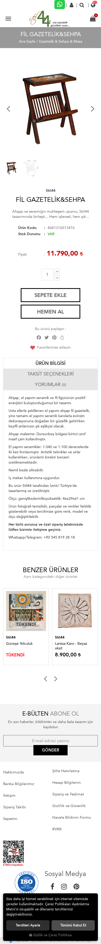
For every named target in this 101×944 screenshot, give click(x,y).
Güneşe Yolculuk (19, 643)
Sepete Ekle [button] (50, 295)
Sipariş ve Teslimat (68, 794)
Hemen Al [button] (50, 312)
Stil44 (50, 190)
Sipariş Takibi (14, 807)
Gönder (50, 750)
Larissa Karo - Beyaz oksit (71, 645)
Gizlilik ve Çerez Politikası (52, 935)
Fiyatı (22, 254)
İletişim (9, 795)
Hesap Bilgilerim (66, 782)
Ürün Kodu (27, 228)
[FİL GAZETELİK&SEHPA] (50, 108)
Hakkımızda (13, 772)
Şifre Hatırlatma (66, 771)
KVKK (57, 829)
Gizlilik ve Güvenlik (69, 805)
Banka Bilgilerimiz (18, 783)
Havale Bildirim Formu (71, 817)
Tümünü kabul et (73, 925)
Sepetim (10, 818)
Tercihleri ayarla (28, 925)
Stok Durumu (29, 234)
